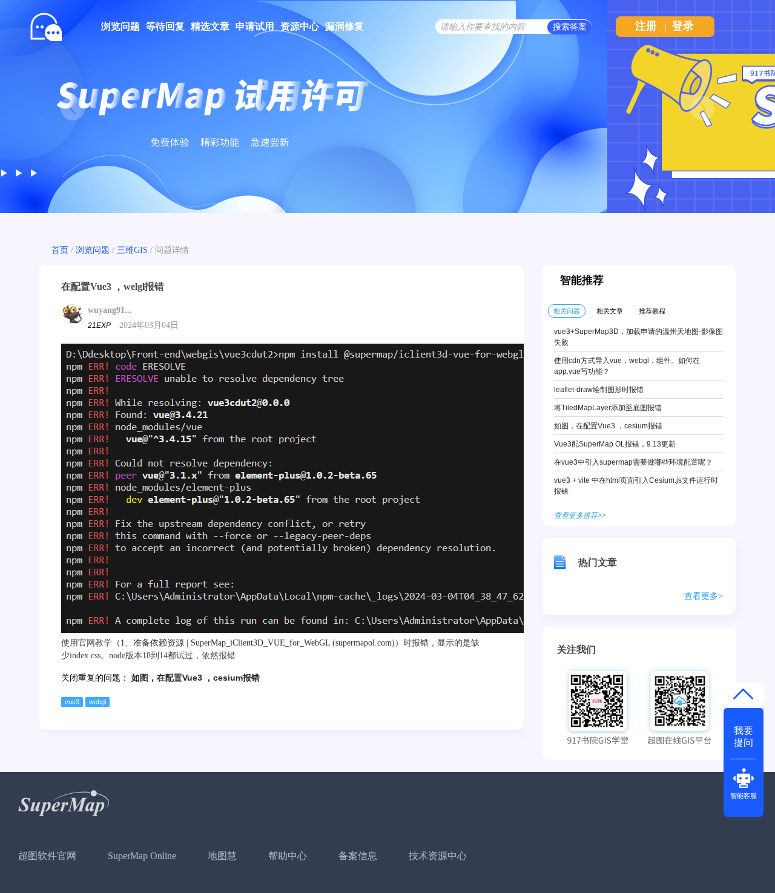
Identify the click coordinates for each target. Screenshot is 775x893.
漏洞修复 (344, 26)
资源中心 (299, 26)
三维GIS (132, 250)
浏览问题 (120, 26)
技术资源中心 (438, 856)
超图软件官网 (47, 856)
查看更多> (703, 596)
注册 (646, 26)
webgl (97, 701)
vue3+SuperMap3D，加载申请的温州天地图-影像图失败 (638, 337)
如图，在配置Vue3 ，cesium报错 (195, 677)
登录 (683, 26)
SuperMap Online (142, 856)
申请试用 (255, 26)
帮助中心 (287, 856)
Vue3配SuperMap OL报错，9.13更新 (615, 444)
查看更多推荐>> (580, 515)
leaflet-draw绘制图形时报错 (599, 389)
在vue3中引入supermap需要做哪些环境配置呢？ (633, 462)
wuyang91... (110, 310)
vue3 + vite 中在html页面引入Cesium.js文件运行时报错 (636, 486)
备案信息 (357, 856)
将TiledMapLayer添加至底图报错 (608, 408)
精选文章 (210, 26)
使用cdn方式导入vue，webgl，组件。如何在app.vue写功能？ (627, 366)
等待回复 (165, 26)
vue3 (72, 701)
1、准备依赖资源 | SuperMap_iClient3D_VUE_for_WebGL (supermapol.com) (257, 642)
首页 (59, 250)
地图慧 (222, 856)
